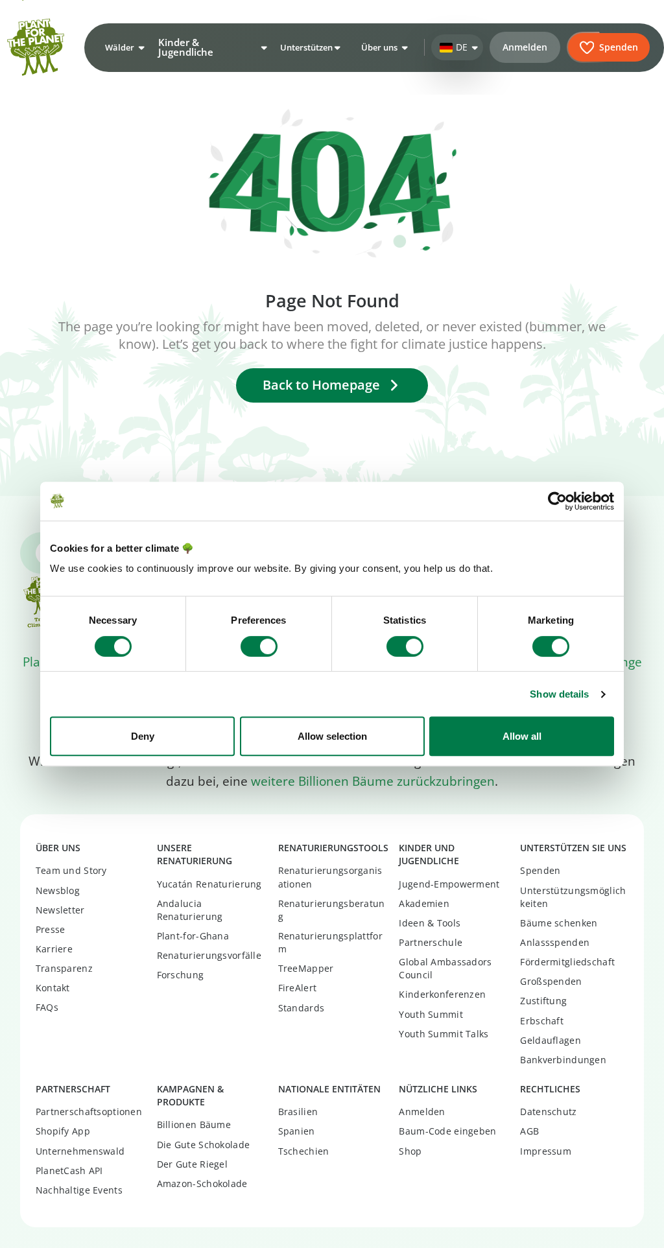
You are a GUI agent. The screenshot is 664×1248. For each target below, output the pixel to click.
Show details (559, 694)
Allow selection (332, 736)
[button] (123, 47)
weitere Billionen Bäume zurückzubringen (373, 781)
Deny (142, 736)
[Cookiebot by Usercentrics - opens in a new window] (557, 501)
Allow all (522, 736)
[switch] (259, 646)
